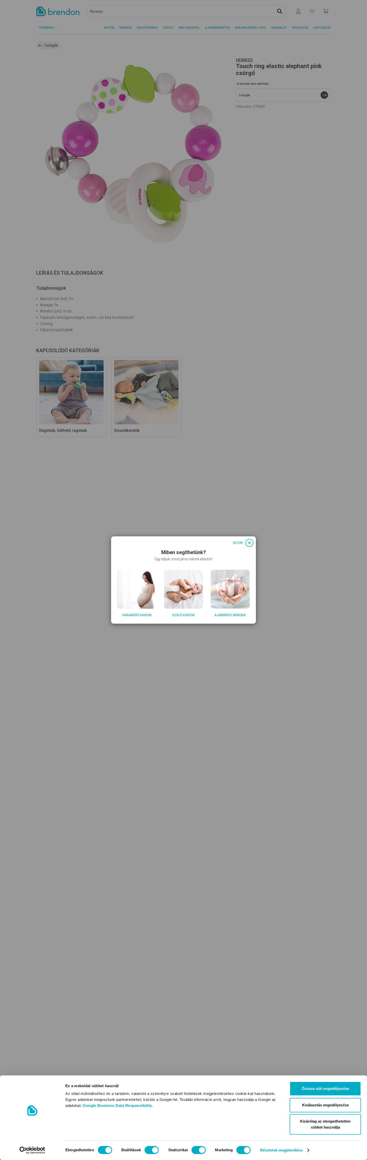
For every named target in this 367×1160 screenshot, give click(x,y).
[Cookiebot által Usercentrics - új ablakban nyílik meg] (32, 1150)
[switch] (152, 1150)
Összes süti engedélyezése (325, 1088)
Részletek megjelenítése (281, 1150)
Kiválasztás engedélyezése (325, 1105)
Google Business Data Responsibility (117, 1105)
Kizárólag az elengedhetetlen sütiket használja (325, 1124)
